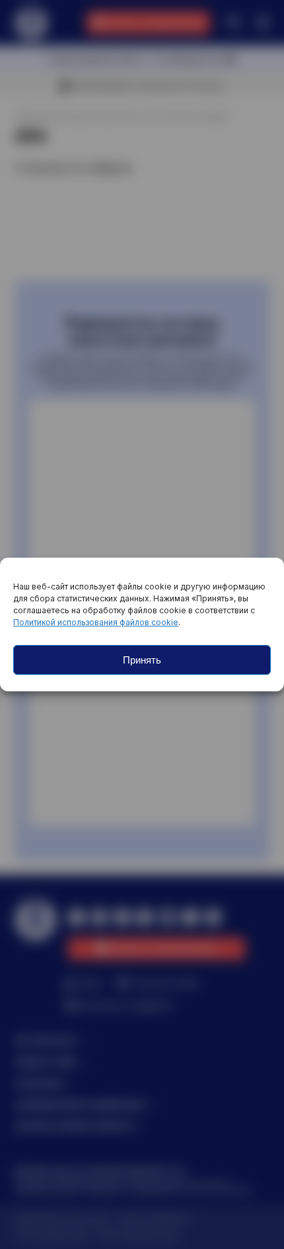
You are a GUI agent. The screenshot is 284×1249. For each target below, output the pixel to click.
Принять (142, 660)
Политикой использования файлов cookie (95, 622)
